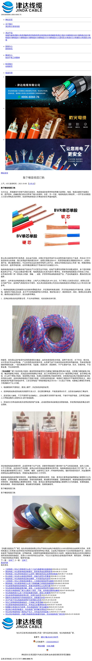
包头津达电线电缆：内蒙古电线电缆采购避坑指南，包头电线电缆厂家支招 (35, 614)
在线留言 (9, 66)
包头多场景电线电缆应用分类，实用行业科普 (23, 595)
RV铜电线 (13, 38)
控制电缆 (34, 35)
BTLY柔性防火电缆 (62, 38)
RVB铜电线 (39, 38)
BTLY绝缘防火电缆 (77, 38)
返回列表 (4, 563)
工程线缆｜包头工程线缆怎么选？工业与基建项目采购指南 (28, 569)
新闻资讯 (9, 49)
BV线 (61, 35)
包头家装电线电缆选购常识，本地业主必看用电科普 (26, 605)
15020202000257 (52, 642)
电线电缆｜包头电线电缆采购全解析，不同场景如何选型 (27, 579)
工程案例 (16, 58)
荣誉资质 (16, 26)
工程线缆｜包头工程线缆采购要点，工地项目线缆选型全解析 (29, 581)
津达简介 (9, 26)
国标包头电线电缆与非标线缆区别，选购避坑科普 (25, 598)
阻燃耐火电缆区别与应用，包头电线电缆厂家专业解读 (26, 607)
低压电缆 (48, 35)
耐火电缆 (19, 35)
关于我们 (9, 24)
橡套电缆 (55, 35)
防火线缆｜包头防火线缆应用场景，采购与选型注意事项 (27, 576)
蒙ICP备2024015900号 (49, 637)
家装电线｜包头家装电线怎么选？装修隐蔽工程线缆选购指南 (29, 583)
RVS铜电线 (30, 38)
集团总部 (9, 73)
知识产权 (9, 58)
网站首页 (9, 20)
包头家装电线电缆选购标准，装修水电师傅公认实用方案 (27, 586)
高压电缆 (41, 35)
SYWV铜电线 (49, 38)
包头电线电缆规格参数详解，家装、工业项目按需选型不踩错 (29, 588)
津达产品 (9, 33)
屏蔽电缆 (27, 35)
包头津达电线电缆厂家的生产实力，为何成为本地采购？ (27, 612)
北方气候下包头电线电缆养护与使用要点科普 (23, 600)
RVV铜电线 (21, 38)
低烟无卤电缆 (10, 35)
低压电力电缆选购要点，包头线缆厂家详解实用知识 (26, 609)
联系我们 (9, 64)
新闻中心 (9, 46)
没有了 (11, 560)
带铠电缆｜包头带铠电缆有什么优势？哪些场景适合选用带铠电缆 (31, 574)
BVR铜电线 (68, 35)
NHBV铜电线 (78, 35)
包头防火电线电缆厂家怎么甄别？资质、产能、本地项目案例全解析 (32, 590)
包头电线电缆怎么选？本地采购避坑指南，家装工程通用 (27, 593)
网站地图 (41, 646)
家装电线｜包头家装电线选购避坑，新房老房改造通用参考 (28, 571)
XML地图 (50, 646)
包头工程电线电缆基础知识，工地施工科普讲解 (24, 602)
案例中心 (9, 55)
